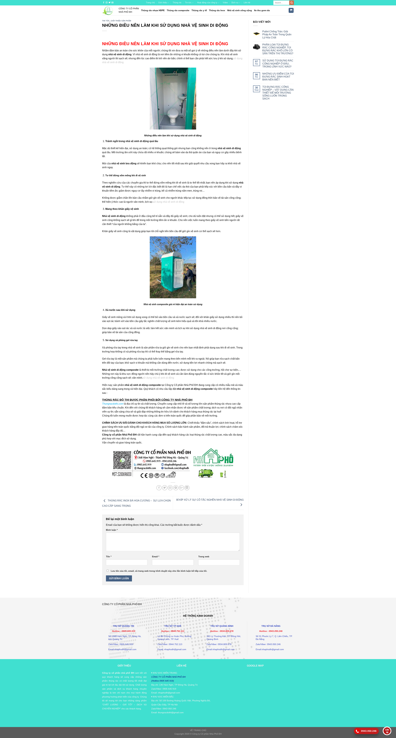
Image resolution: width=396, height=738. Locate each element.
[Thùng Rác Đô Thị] (108, 10)
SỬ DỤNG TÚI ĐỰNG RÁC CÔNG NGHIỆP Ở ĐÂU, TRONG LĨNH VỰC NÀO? (277, 63)
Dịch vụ (234, 2)
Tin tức (188, 2)
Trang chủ (150, 2)
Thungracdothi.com (112, 403)
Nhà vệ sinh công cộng (239, 10)
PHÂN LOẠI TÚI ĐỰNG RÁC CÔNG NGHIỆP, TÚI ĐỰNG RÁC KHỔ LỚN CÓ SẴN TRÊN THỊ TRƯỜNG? (277, 49)
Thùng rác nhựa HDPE (153, 10)
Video (225, 2)
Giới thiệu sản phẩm (121, 21)
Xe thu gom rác (262, 10)
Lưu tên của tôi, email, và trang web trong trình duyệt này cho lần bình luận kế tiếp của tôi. (159, 571)
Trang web (203, 556)
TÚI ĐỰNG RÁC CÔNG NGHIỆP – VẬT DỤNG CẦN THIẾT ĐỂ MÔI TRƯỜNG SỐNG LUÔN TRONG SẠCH (278, 93)
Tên (108, 556)
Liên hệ (247, 2)
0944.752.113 (177, 631)
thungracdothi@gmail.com (171, 712)
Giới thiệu (162, 2)
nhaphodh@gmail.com (169, 692)
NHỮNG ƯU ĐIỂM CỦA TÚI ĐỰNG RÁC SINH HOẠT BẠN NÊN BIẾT (278, 76)
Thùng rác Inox (217, 10)
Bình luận (112, 530)
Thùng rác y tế (199, 10)
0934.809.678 (226, 631)
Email (155, 556)
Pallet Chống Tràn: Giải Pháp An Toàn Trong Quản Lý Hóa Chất (276, 34)
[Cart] (291, 10)
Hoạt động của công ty (207, 2)
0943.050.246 (275, 631)
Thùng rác (177, 2)
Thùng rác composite (178, 10)
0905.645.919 (128, 631)
